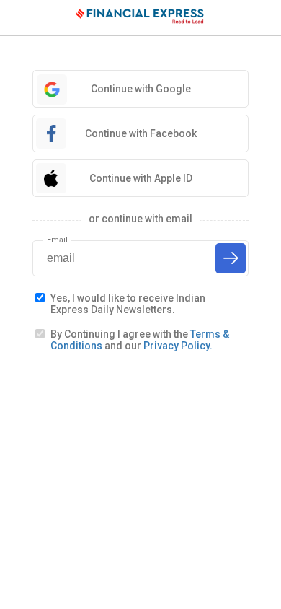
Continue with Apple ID (140, 178)
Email (57, 240)
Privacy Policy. (178, 345)
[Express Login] (140, 18)
